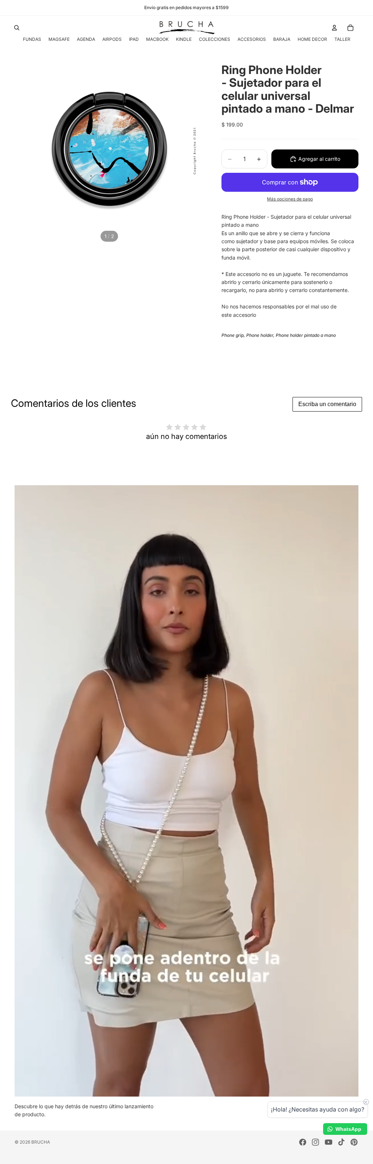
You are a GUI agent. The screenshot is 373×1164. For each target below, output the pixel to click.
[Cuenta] (334, 28)
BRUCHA (40, 1142)
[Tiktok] (341, 1142)
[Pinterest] (354, 1142)
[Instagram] (315, 1142)
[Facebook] (302, 1142)
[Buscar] (17, 28)
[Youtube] (328, 1142)
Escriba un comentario (327, 404)
